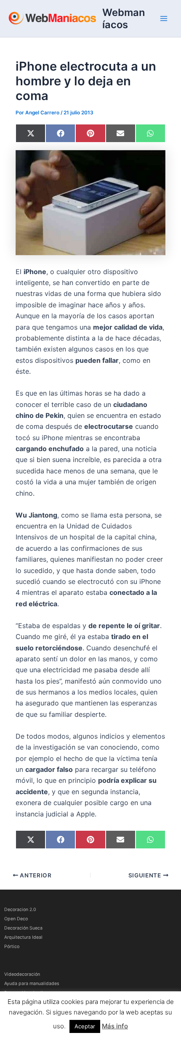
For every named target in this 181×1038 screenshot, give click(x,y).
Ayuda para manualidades (31, 983)
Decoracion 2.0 (20, 909)
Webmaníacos (123, 18)
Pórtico (11, 946)
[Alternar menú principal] (164, 18)
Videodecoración (22, 974)
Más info (115, 1026)
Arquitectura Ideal (23, 937)
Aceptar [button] (85, 1026)
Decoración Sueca (23, 928)
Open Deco (16, 919)
